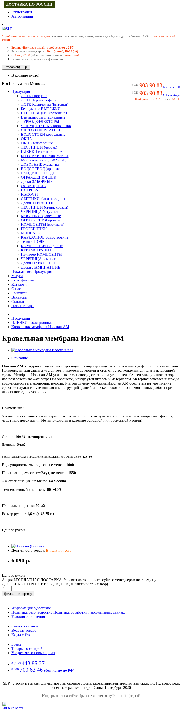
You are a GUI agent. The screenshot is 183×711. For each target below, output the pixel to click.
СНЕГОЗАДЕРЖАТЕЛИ (41, 130)
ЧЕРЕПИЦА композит (39, 259)
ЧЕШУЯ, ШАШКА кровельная (46, 126)
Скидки (17, 302)
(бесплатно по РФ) (42, 670)
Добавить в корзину (18, 594)
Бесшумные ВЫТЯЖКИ (41, 109)
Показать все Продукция (31, 272)
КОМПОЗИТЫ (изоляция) (42, 224)
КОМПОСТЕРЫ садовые (42, 246)
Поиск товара (22, 306)
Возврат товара (23, 630)
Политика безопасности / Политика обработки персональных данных (68, 612)
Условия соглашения (28, 617)
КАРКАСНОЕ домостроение (44, 237)
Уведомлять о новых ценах (33, 653)
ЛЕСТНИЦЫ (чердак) (39, 147)
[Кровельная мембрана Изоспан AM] (42, 350)
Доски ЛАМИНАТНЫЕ (40, 267)
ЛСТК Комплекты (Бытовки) (44, 104)
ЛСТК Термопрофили (39, 100)
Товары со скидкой (26, 648)
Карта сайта (21, 635)
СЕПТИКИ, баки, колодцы (43, 199)
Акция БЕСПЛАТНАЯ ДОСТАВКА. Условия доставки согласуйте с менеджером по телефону (79, 580)
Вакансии (19, 297)
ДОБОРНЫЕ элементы (40, 164)
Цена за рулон (13, 575)
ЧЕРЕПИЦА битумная (39, 212)
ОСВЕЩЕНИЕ (33, 186)
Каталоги (19, 284)
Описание (19, 358)
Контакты (19, 293)
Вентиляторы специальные (43, 117)
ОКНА (26, 139)
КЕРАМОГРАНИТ (36, 250)
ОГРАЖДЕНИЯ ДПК (38, 177)
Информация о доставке (31, 608)
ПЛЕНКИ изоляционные (41, 152)
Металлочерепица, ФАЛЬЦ (43, 160)
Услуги (17, 276)
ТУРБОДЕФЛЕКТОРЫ (40, 122)
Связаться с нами (25, 626)
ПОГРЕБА (29, 190)
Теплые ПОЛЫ (33, 242)
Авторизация (22, 16)
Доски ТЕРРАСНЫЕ (38, 203)
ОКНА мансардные (37, 143)
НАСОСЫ (29, 194)
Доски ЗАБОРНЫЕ (37, 182)
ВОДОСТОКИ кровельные (43, 134)
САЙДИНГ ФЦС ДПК (39, 173)
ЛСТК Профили (34, 96)
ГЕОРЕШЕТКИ (34, 229)
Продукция (20, 92)
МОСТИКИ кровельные (41, 216)
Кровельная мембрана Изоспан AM (40, 327)
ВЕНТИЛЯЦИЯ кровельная (44, 113)
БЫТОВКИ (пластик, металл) (45, 156)
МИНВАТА (30, 233)
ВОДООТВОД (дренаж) (40, 169)
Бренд (16, 644)
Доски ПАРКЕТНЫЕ (38, 263)
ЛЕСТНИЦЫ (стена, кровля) (44, 207)
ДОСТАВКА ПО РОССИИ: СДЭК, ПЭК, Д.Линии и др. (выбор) (55, 584)
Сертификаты (22, 280)
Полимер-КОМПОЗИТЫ (41, 254)
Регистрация (21, 12)
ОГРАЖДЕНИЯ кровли (40, 220)
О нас (16, 289)
